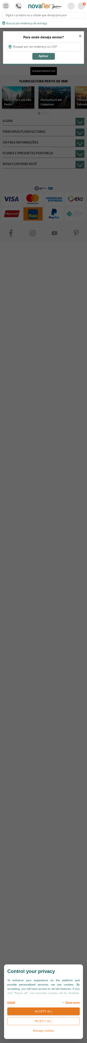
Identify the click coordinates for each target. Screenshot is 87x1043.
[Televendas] (18, 6)
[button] (71, 6)
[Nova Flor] (45, 6)
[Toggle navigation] (6, 6)
